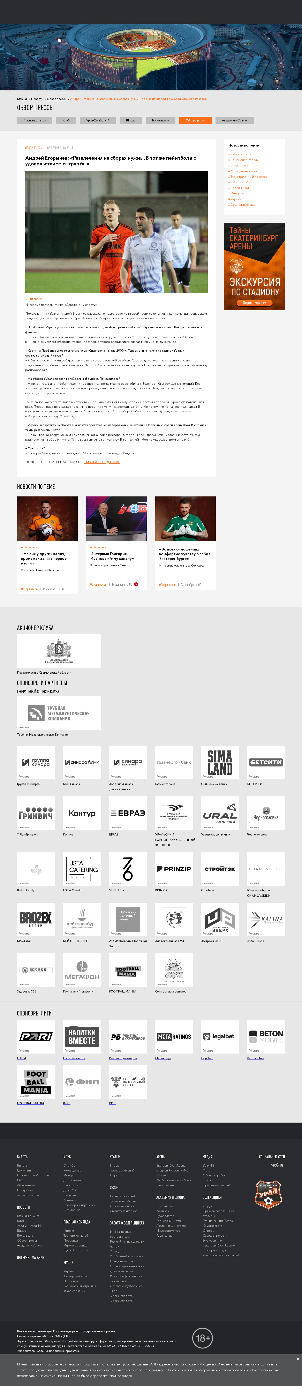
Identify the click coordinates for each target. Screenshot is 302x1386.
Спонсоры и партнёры (79, 1205)
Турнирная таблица (123, 1201)
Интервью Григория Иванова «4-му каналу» (112, 556)
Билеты (22, 1157)
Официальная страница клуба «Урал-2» (79, 1288)
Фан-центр (117, 1251)
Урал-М (115, 1157)
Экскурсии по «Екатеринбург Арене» (219, 1243)
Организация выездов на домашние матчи (127, 1269)
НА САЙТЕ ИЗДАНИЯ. (102, 462)
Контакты (69, 1200)
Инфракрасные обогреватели (120, 1234)
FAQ (20, 1180)
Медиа (207, 1157)
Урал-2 (68, 1262)
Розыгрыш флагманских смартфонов (126, 1278)
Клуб (66, 120)
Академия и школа (170, 1197)
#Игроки (235, 199)
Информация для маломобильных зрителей (221, 1253)
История (69, 1175)
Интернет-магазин (30, 1257)
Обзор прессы (195, 120)
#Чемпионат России (243, 160)
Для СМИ (70, 1190)
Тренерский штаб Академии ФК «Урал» (171, 1223)
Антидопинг (71, 1210)
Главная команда (34, 120)
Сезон (114, 1187)
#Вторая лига (238, 165)
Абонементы (26, 1185)
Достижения (72, 1180)
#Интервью (34, 299)
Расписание (164, 1236)
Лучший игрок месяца (78, 1250)
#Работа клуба (239, 182)
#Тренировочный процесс (247, 177)
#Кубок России (239, 154)
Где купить (24, 1170)
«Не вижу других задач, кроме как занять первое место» (44, 558)
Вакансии (69, 1195)
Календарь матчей (122, 1196)
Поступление (165, 1206)
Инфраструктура (168, 1231)
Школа (130, 120)
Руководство (72, 1170)
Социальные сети (215, 1236)
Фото (207, 1170)
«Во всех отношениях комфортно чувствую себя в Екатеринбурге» (185, 554)
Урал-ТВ (208, 1165)
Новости (23, 1207)
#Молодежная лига (242, 171)
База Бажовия (165, 1185)
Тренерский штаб (75, 1236)
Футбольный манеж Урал (173, 1180)
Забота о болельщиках (127, 1223)
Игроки (68, 1231)
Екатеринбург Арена (170, 1165)
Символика (70, 1185)
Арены (160, 1157)
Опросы (208, 1231)
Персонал (70, 1240)
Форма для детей (122, 1296)
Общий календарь (122, 1206)
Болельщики (160, 120)
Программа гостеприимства (28, 1193)
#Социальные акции (243, 205)
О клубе (69, 1165)
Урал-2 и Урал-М (97, 120)
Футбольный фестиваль (126, 1256)
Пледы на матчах (121, 1261)
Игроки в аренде (75, 1245)
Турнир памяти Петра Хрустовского (218, 1223)
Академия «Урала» (235, 120)
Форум (207, 1206)
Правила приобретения (33, 1175)
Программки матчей (217, 1185)
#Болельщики (238, 188)
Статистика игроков (123, 1211)
